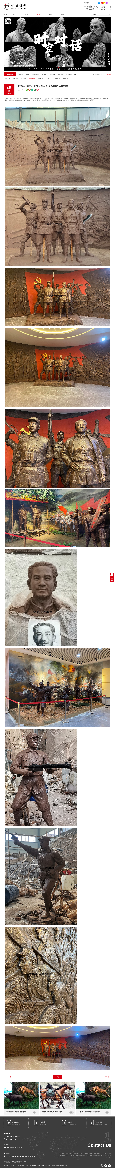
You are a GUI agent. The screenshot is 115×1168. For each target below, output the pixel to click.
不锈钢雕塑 (36, 74)
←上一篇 (8, 1077)
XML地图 (64, 1165)
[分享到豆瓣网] (35, 90)
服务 (50, 14)
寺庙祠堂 (49, 78)
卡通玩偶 (40, 78)
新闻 (26, 14)
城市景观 (57, 78)
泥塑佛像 (60, 74)
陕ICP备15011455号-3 (38, 1165)
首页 (102, 74)
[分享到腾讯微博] (32, 90)
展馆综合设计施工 (71, 74)
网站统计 (58, 1165)
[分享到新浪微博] (29, 90)
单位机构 (15, 78)
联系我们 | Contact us (90, 3)
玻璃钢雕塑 (10, 74)
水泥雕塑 (44, 74)
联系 (62, 14)
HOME (6, 14)
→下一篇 (106, 1077)
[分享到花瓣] (37, 90)
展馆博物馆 (32, 78)
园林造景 (23, 78)
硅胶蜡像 (52, 74)
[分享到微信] (27, 90)
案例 (38, 14)
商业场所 (65, 78)
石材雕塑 (20, 74)
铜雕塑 (27, 74)
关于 (14, 14)
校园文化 (7, 78)
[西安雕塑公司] (15, 6)
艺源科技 (53, 1165)
